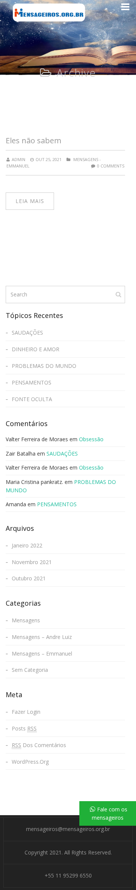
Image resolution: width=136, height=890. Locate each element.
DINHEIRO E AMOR (35, 349)
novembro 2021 (32, 562)
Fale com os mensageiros (109, 813)
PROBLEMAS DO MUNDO (44, 365)
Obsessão (91, 439)
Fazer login (26, 711)
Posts (24, 728)
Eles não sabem (33, 140)
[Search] (119, 294)
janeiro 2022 (27, 545)
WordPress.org (30, 761)
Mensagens (26, 620)
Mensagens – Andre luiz (42, 636)
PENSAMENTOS (31, 382)
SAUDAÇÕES (27, 332)
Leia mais (29, 201)
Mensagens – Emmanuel (42, 653)
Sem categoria (30, 669)
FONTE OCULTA (32, 399)
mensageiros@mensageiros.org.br (68, 829)
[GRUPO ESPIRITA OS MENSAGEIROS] (48, 12)
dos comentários (39, 745)
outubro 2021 (29, 578)
